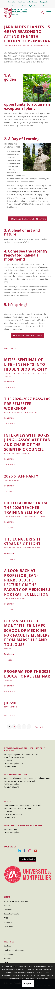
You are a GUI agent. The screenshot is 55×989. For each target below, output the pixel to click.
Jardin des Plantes (25, 45)
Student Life (32, 412)
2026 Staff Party (21, 476)
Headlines (8, 516)
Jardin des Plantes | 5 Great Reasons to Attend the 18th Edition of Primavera (27, 33)
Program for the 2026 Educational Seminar (27, 674)
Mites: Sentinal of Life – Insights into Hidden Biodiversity (25, 364)
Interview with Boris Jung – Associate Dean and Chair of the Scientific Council (27, 442)
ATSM (14, 412)
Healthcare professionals (27, 2)
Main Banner (21, 412)
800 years (8, 922)
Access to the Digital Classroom (16, 901)
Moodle (7, 905)
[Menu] (47, 13)
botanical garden (34, 548)
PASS (6, 918)
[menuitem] (11, 2)
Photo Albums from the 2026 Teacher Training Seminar (25, 507)
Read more (9, 381)
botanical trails (10, 707)
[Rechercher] (41, 13)
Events (14, 45)
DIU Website (9, 909)
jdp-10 (10, 702)
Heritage (36, 45)
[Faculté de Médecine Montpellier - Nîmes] (22, 13)
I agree (28, 983)
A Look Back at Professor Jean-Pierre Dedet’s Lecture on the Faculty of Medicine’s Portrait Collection (27, 582)
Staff (24, 6)
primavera (44, 45)
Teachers (15, 6)
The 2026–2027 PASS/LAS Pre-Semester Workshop (27, 403)
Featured (7, 45)
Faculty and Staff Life (27, 516)
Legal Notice (8, 926)
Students (11, 2)
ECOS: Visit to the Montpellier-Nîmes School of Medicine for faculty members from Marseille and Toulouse (27, 633)
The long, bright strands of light (22, 541)
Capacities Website (11, 914)
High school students (37, 6)
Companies (44, 2)
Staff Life (26, 453)
